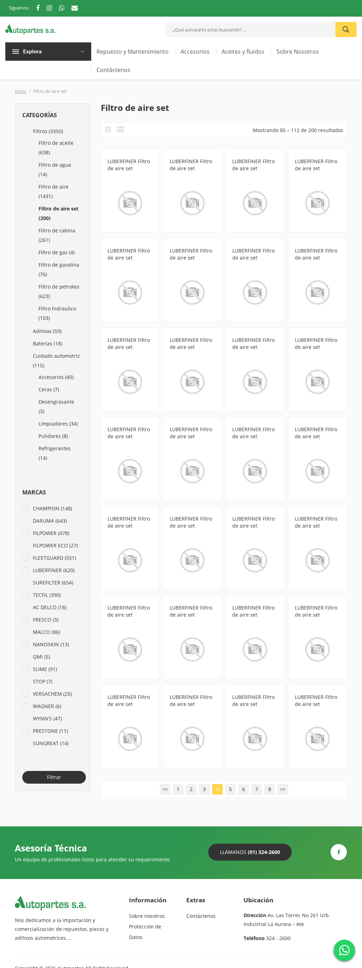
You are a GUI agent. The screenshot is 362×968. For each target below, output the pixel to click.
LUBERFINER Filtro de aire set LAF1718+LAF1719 (191, 347)
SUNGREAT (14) (51, 743)
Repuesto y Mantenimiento (133, 51)
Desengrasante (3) (56, 406)
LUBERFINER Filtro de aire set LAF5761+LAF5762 (128, 347)
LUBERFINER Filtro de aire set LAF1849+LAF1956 (128, 436)
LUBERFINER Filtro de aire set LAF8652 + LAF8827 (129, 614)
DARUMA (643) (50, 520)
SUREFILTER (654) (53, 582)
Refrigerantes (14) (55, 453)
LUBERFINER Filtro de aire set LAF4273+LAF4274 (253, 704)
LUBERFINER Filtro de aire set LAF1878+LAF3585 (253, 347)
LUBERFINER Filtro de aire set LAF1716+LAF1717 (128, 257)
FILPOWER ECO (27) (55, 545)
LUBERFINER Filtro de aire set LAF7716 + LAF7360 (254, 525)
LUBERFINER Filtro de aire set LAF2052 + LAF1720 (254, 614)
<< (165, 789)
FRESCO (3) (45, 619)
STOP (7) (42, 681)
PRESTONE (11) (50, 731)
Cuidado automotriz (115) (56, 360)
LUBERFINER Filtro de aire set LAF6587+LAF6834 (253, 257)
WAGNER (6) (47, 706)
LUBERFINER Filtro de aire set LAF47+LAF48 (191, 436)
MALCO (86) (46, 632)
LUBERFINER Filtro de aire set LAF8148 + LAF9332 (129, 168)
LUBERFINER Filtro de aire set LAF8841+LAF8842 (316, 704)
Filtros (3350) (48, 131)
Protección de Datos (145, 931)
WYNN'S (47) (47, 718)
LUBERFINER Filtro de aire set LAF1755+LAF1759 (316, 347)
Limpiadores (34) (58, 423)
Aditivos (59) (47, 331)
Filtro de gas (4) (57, 252)
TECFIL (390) (47, 595)
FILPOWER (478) (51, 533)
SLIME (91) (45, 669)
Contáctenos (113, 70)
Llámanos (250, 852)
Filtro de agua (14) (55, 169)
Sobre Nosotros (297, 51)
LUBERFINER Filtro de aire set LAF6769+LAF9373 (253, 168)
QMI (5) (41, 656)
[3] (108, 129)
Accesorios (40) (56, 377)
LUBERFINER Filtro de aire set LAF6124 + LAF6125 (192, 614)
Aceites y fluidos (243, 51)
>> (283, 789)
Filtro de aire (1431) (54, 191)
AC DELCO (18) (49, 607)
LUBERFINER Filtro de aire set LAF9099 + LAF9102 (129, 704)
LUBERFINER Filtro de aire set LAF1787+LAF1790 (316, 257)
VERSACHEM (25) (52, 693)
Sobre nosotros (147, 916)
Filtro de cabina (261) (57, 235)
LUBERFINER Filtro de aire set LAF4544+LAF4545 (316, 436)
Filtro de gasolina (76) (59, 269)
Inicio (20, 91)
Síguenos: (19, 8)
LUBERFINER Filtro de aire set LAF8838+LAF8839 (253, 436)
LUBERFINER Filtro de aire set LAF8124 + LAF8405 (192, 704)
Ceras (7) (49, 389)
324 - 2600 (278, 938)
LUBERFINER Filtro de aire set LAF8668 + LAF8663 (317, 614)
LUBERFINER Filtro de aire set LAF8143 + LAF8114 (192, 168)
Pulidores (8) (53, 436)
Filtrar (54, 777)
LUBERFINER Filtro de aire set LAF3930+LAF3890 (316, 168)
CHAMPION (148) (52, 508)
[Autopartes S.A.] (30, 28)
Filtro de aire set (125, 176)
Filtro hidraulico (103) (57, 313)
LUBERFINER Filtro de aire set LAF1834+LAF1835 (191, 525)
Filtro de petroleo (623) (59, 291)
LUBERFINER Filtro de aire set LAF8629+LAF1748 (191, 257)
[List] (120, 129)
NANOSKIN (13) (51, 644)
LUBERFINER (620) (54, 570)
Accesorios (195, 51)
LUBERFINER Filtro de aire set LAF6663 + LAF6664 (317, 525)
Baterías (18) (47, 343)
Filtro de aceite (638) (56, 147)
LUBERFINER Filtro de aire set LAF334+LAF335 (128, 525)
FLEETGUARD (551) (54, 557)
